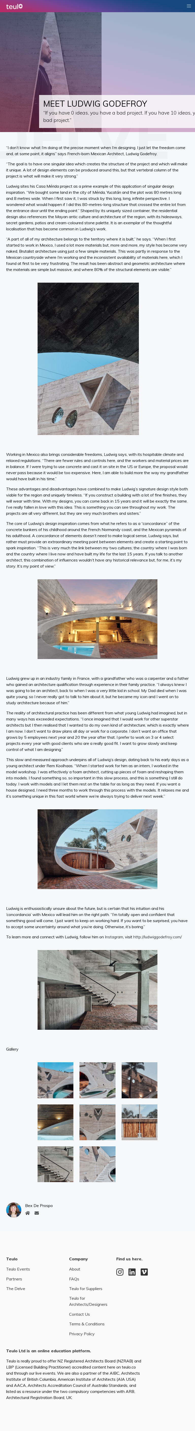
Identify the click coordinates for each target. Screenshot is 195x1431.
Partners (14, 1278)
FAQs (74, 1278)
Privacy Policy (82, 1333)
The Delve (15, 1288)
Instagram (114, 936)
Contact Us (79, 1314)
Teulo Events (18, 1269)
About (74, 1269)
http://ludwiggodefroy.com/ (157, 936)
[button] (189, 6)
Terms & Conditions (87, 1323)
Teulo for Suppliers (85, 1288)
